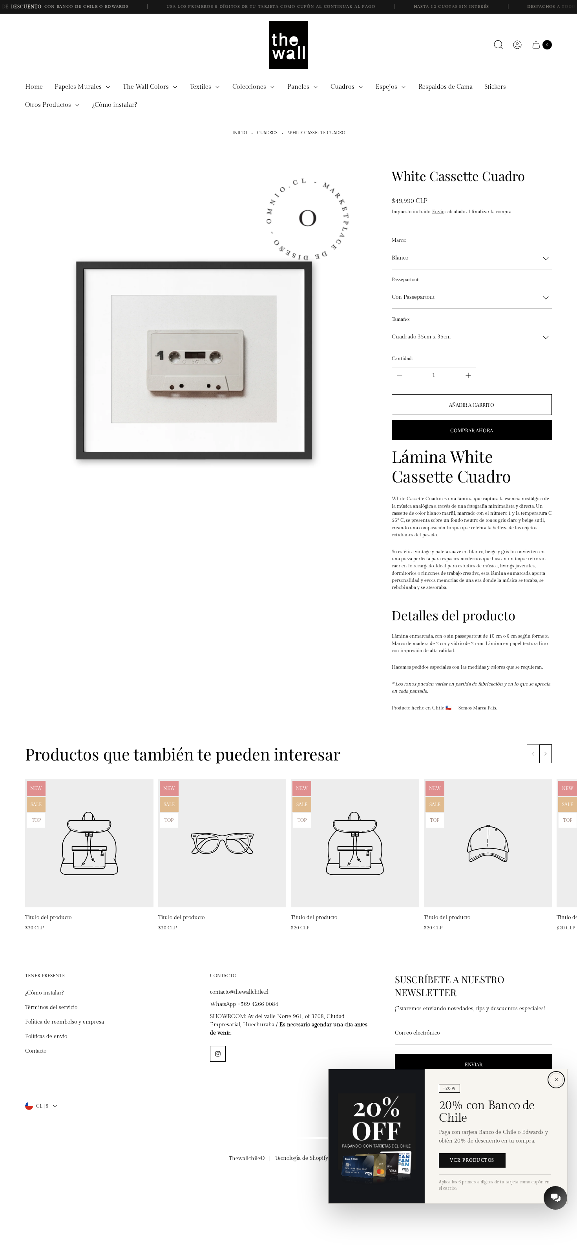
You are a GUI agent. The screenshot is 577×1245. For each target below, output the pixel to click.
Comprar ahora (471, 430)
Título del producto (48, 917)
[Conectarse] (517, 44)
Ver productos (472, 1160)
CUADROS (267, 133)
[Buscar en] (498, 44)
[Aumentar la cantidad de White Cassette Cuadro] (468, 375)
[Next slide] (545, 753)
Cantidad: (402, 358)
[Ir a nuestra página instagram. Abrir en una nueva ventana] (218, 1054)
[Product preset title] (89, 843)
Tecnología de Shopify (301, 1158)
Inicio (239, 133)
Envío (438, 211)
